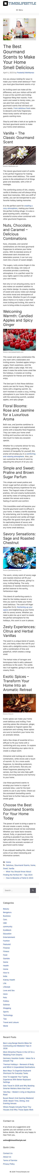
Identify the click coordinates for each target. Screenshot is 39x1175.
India (5, 976)
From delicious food (22, 108)
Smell (5, 868)
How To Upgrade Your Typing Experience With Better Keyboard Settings (17, 1079)
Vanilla (11, 868)
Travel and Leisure (11, 1022)
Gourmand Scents (22, 865)
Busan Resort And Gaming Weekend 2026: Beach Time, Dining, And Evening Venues (18, 1100)
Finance (6, 948)
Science (6, 1005)
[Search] (33, 890)
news (5, 994)
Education (7, 934)
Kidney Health (9, 980)
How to (6, 973)
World (5, 1026)
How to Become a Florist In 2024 (19, 878)
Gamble (6, 958)
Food (5, 955)
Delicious (9, 865)
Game (5, 962)
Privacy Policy (9, 1164)
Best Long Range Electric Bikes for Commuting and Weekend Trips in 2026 (17, 1045)
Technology (8, 1015)
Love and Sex (9, 990)
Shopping (7, 1008)
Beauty (6, 909)
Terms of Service (10, 1160)
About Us (7, 1157)
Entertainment (9, 937)
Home (8, 862)
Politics (6, 1001)
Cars (5, 919)
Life (4, 983)
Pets (5, 997)
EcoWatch (7, 930)
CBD (5, 923)
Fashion (6, 941)
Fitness (6, 951)
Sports (6, 1012)
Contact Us (7, 1153)
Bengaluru (7, 912)
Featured (7, 944)
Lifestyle (6, 987)
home (33, 865)
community (7, 927)
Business (7, 916)
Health (6, 966)
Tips (5, 1019)
